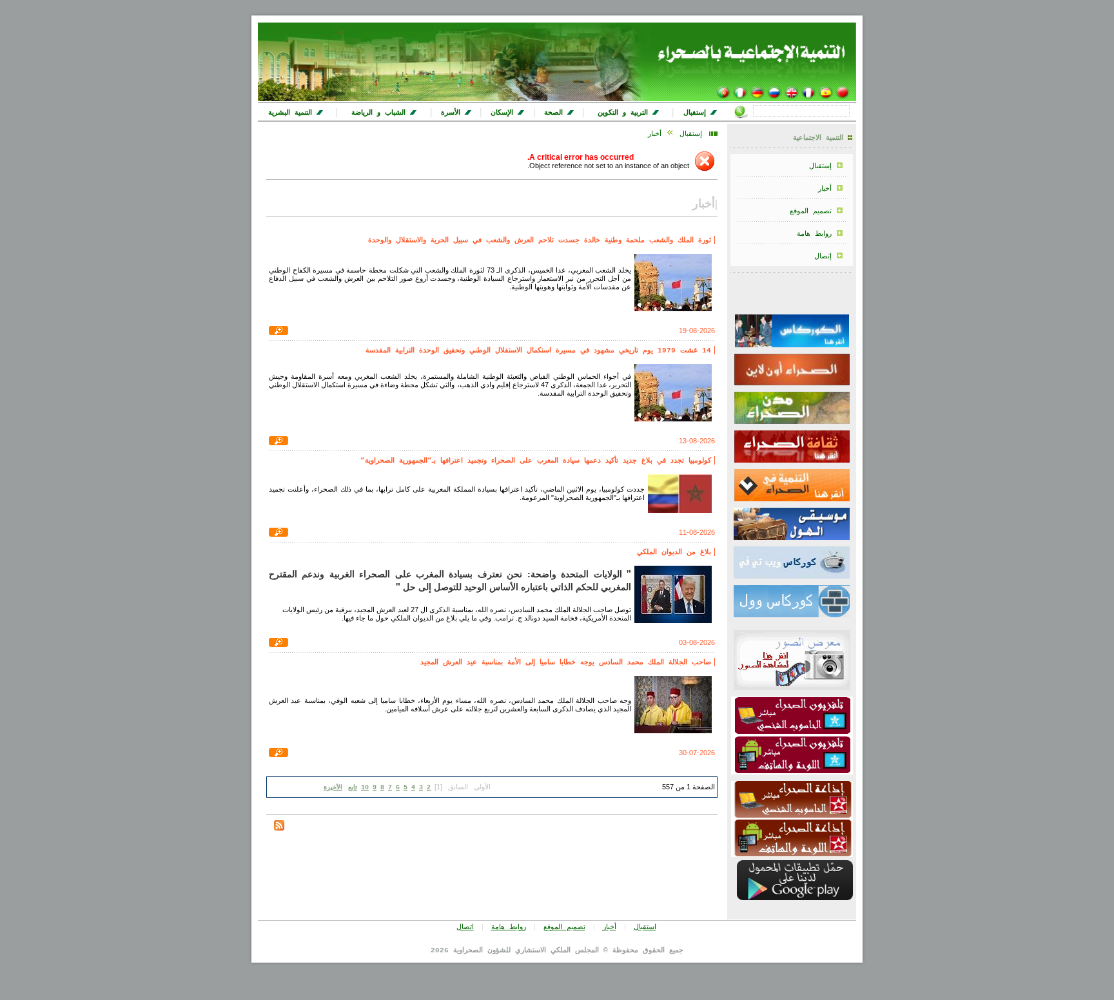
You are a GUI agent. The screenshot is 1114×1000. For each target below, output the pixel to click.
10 (365, 787)
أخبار (825, 189)
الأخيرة (333, 787)
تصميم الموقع (811, 211)
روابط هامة (814, 234)
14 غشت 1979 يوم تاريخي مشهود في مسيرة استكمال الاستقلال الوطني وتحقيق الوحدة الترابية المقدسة (538, 350)
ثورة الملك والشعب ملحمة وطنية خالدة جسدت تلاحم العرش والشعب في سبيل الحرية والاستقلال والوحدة (539, 240)
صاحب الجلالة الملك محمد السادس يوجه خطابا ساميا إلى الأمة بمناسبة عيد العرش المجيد (565, 662)
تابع (352, 787)
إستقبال (820, 166)
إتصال (823, 256)
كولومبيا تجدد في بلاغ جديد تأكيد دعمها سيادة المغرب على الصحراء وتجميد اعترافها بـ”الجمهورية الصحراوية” (535, 461)
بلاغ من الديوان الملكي (674, 552)
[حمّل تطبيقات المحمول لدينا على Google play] (795, 898)
